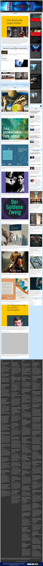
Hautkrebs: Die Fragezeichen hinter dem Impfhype (26, 376)
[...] (20, 147)
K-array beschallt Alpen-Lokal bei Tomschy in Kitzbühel (15, 449)
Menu (2, 1)
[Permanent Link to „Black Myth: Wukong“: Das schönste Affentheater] (21, 76)
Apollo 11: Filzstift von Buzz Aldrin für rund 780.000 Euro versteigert (37, 545)
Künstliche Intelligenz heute (33, 278)
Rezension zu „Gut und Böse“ (34, 214)
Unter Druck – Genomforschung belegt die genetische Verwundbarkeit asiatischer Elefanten (26, 455)
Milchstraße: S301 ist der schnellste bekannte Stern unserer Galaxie (37, 391)
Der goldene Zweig (3, 149)
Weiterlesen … (32, 124)
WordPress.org (32, 306)
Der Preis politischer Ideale (33, 235)
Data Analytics (32, 257)
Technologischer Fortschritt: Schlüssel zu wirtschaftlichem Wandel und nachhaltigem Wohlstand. (35, 64)
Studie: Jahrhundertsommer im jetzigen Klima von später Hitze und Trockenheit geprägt (16, 377)
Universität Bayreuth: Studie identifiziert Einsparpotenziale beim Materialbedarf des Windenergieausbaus (35, 113)
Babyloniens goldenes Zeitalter (5, 336)
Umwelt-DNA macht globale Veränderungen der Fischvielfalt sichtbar (16, 462)
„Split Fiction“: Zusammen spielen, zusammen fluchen (15, 48)
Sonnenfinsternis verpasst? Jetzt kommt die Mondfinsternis (5, 457)
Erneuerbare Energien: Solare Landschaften (35, 127)
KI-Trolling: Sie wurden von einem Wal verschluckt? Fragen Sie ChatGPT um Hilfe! (35, 155)
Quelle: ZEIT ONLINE (4, 55)
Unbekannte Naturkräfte (33, 29)
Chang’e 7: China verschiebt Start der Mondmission (36, 362)
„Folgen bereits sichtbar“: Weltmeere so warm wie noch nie (6, 444)
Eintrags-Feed (32, 303)
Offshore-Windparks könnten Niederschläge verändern (5, 470)
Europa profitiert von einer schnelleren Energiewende (15, 490)
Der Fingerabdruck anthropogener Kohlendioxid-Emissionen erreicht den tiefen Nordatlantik (5, 399)
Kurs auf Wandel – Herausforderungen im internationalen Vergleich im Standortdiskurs (35, 79)
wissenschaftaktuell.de (21, 5)
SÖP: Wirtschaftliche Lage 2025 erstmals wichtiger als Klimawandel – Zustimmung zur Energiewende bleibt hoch (35, 138)
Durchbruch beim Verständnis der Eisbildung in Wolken (15, 362)
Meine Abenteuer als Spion (4, 202)
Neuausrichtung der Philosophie (5, 175)
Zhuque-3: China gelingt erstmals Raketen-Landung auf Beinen (36, 403)
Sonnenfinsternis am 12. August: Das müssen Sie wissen (36, 489)
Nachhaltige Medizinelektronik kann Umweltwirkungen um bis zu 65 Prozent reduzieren (26, 420)
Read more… (23, 401)
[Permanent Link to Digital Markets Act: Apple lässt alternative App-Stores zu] (21, 63)
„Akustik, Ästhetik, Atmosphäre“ (35, 166)
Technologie (14, 47)
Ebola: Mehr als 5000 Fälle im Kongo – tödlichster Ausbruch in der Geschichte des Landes (26, 406)
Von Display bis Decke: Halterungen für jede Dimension (5, 384)
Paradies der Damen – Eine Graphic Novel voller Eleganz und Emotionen (35, 192)
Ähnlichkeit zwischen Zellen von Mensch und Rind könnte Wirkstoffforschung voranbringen (26, 498)
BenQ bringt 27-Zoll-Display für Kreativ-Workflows (35, 178)
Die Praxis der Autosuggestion (5, 310)
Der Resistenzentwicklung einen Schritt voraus (26, 362)
